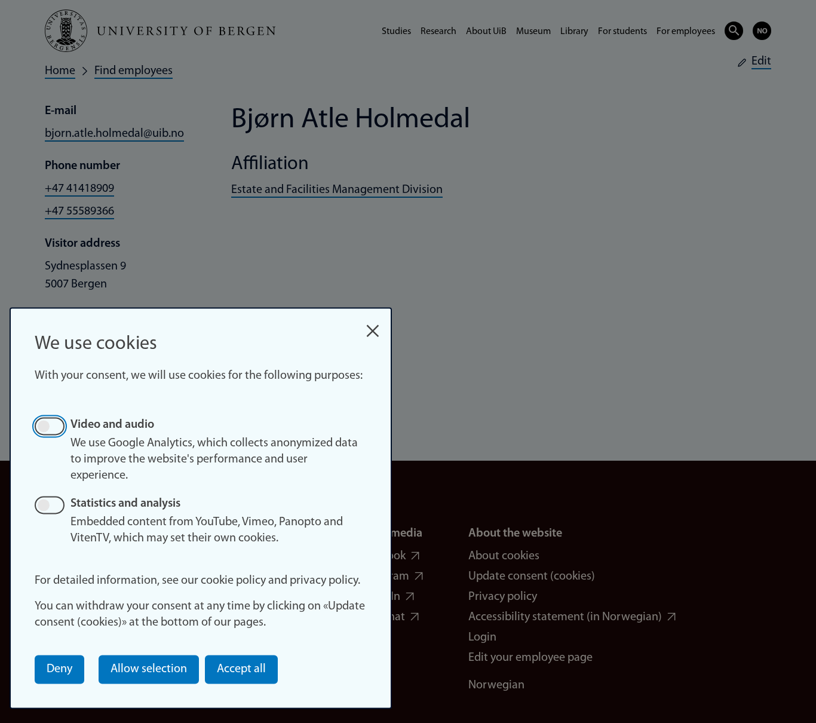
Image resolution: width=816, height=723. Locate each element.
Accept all (241, 669)
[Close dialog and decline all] (373, 324)
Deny (59, 669)
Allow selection (149, 669)
